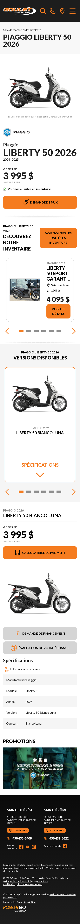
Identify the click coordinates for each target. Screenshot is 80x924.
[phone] (52, 10)
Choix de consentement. (29, 884)
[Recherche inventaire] (43, 10)
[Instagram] (33, 847)
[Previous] (7, 331)
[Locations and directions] (62, 10)
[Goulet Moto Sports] (19, 11)
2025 (15, 159)
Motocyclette (32, 29)
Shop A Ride (29, 902)
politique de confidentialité (17, 881)
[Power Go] (40, 908)
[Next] (73, 331)
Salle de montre (12, 29)
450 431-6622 (59, 838)
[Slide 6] (59, 331)
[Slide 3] (36, 331)
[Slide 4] (43, 331)
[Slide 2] (28, 331)
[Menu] (72, 11)
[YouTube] (27, 847)
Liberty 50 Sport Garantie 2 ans (58, 273)
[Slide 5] (51, 331)
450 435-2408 (22, 838)
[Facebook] (21, 847)
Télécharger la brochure (25, 669)
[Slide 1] (21, 331)
